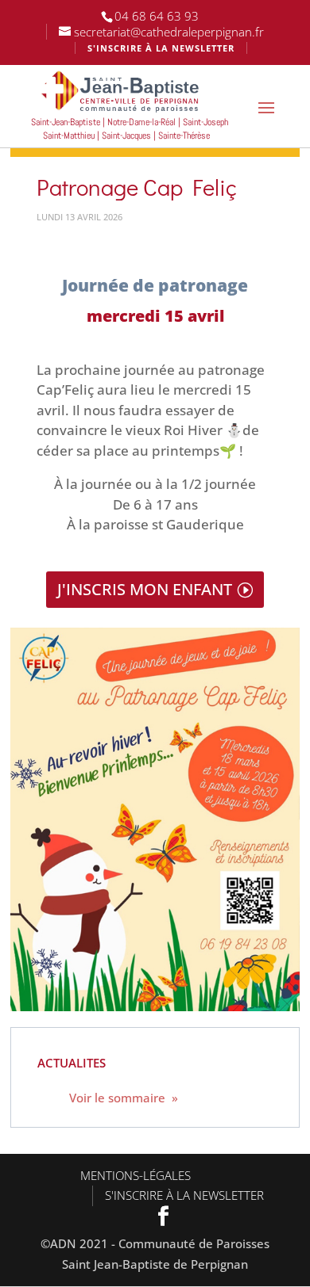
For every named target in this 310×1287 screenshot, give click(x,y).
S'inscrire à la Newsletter (184, 1195)
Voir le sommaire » (123, 1098)
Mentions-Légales (135, 1175)
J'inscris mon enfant (144, 589)
